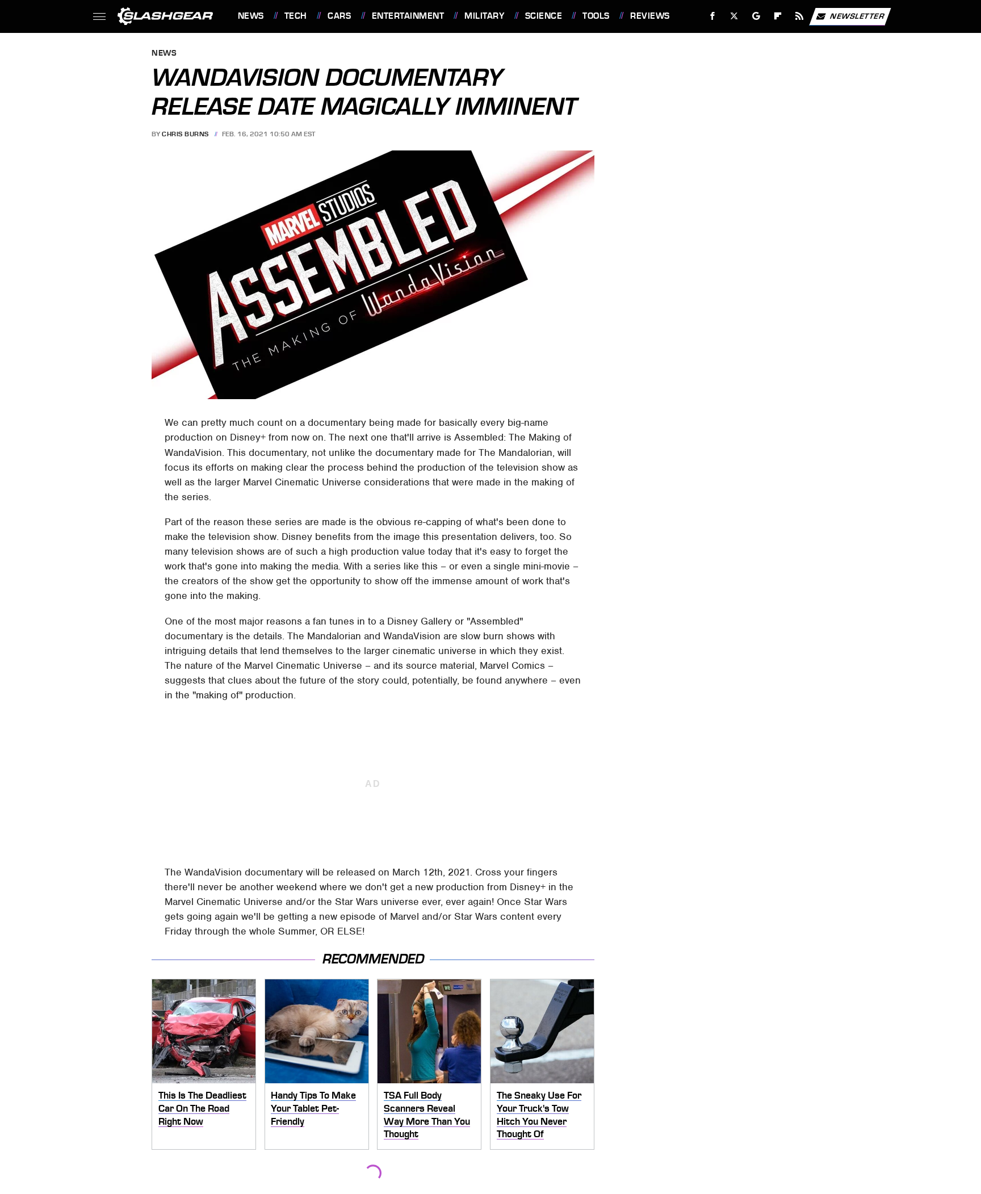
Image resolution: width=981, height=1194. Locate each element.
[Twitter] (734, 16)
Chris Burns (185, 134)
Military (484, 16)
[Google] (756, 16)
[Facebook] (713, 16)
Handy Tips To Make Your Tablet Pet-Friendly (313, 1108)
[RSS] (799, 16)
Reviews (649, 16)
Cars (339, 16)
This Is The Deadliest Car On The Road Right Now (202, 1108)
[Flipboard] (778, 16)
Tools (595, 16)
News (250, 16)
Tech (295, 16)
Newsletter (857, 15)
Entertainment (408, 16)
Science (543, 16)
